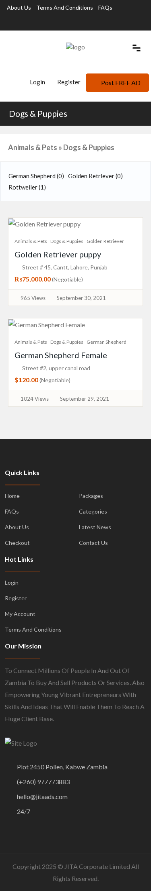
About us (19, 7)
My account (20, 613)
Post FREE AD (121, 82)
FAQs (105, 7)
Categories (93, 511)
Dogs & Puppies (38, 113)
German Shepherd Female (60, 355)
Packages (91, 495)
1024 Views (35, 399)
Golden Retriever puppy (57, 254)
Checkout (17, 542)
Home (12, 495)
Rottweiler (27, 187)
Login (37, 82)
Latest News (95, 527)
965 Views (33, 298)
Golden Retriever (95, 175)
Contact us (93, 542)
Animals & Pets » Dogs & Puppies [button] (61, 147)
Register (69, 82)
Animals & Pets (30, 241)
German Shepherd (36, 175)
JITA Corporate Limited (97, 866)
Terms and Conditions (64, 7)
